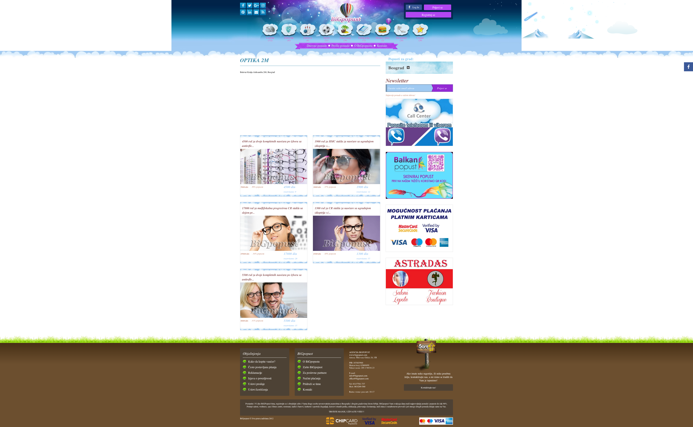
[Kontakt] (256, 12)
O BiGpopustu (363, 45)
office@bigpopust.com (359, 378)
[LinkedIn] (249, 12)
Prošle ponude (341, 45)
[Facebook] (243, 5)
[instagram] (263, 5)
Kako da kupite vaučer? (261, 361)
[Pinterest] (243, 12)
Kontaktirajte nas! (428, 387)
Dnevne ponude (317, 45)
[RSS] (263, 12)
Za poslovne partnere (315, 372)
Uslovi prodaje (256, 384)
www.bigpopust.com (358, 354)
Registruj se (428, 15)
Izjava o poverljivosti (259, 378)
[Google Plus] (256, 5)
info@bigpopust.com (358, 375)
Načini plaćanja (312, 378)
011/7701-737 (359, 383)
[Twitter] (249, 5)
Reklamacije (255, 372)
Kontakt (382, 45)
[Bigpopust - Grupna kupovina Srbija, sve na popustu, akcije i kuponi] (346, 13)
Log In (415, 7)
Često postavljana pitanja (262, 367)
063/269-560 (359, 386)
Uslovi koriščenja (258, 389)
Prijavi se (437, 7)
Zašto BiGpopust (312, 367)
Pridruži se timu (312, 384)
